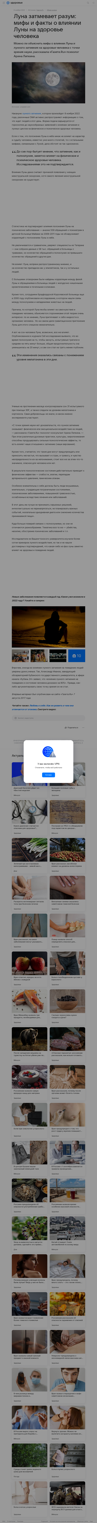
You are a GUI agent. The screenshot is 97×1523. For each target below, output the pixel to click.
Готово (48, 775)
